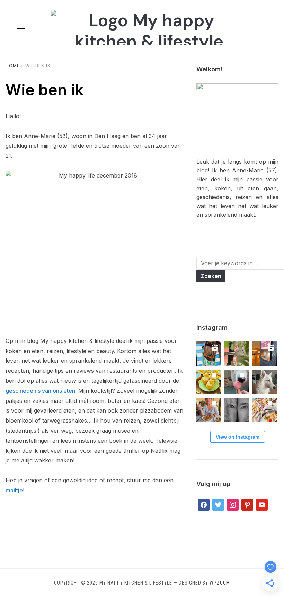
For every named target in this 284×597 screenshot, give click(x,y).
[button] (21, 28)
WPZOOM (220, 583)
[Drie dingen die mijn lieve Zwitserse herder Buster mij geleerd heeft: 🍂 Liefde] (264, 382)
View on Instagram (237, 437)
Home (13, 65)
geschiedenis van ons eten (40, 390)
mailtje (14, 490)
